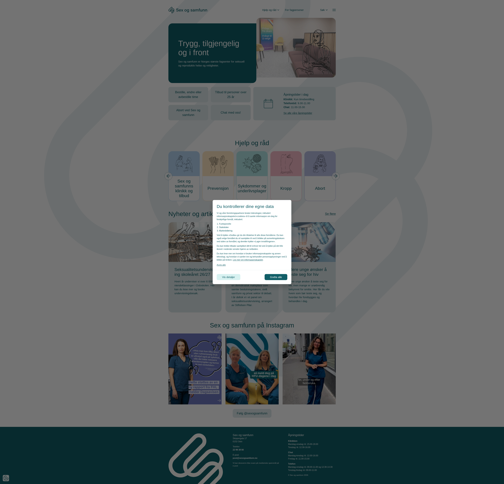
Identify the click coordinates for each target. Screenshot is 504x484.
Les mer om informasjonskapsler (248, 260)
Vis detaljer (228, 277)
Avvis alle (221, 265)
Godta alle (276, 277)
